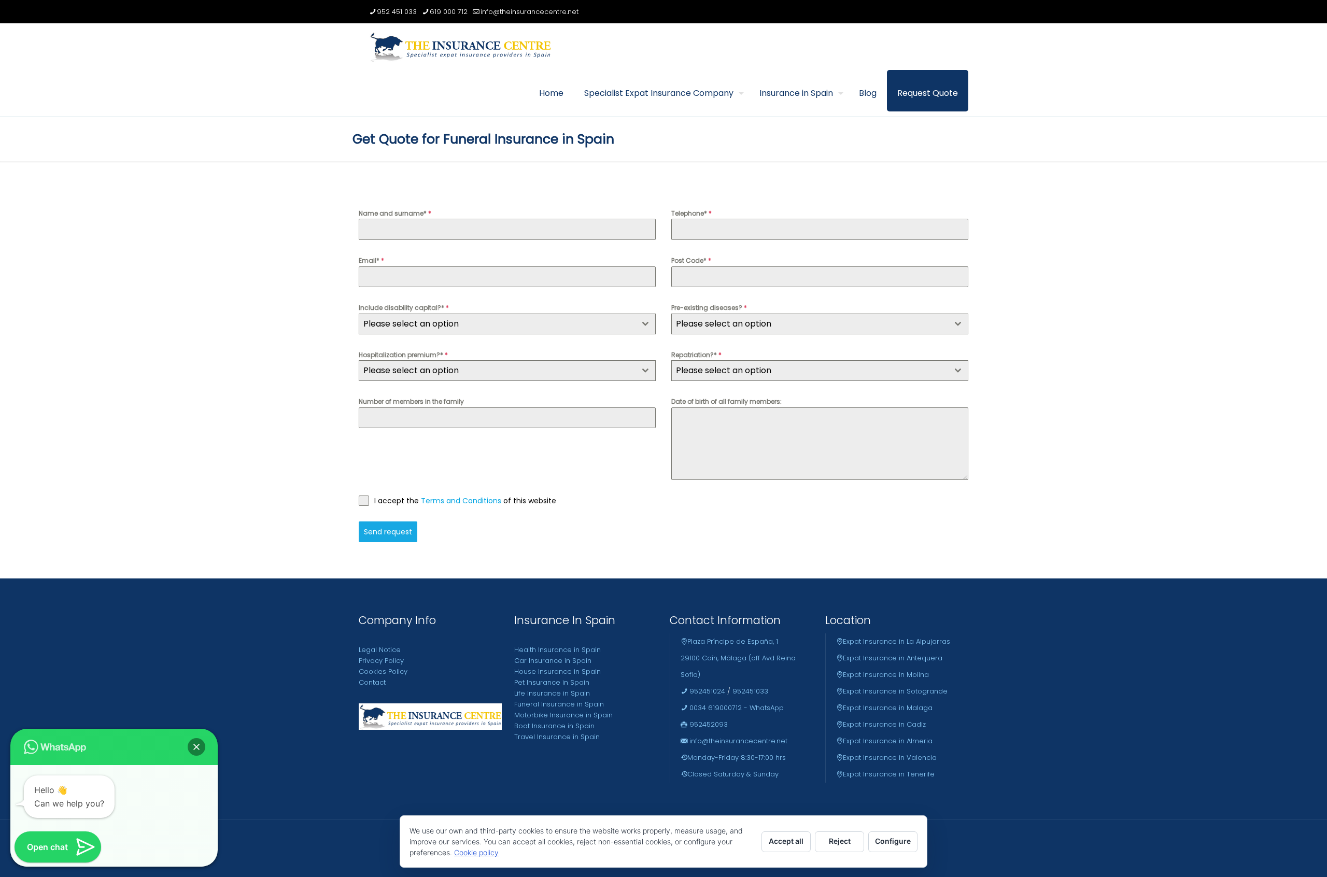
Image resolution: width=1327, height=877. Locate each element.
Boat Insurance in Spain (554, 726)
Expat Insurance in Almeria (888, 741)
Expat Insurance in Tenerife (889, 774)
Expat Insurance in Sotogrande (895, 691)
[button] (196, 747)
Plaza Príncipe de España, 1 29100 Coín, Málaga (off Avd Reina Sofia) (738, 658)
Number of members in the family (411, 401)
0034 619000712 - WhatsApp (735, 708)
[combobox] (507, 324)
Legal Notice (380, 650)
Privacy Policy (381, 661)
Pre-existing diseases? (709, 307)
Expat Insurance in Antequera (892, 658)
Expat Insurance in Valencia (890, 757)
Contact (372, 682)
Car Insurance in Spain (552, 661)
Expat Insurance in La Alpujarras (896, 641)
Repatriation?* (696, 354)
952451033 (750, 691)
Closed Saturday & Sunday (733, 774)
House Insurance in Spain (557, 671)
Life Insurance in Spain (552, 693)
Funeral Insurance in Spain (559, 704)
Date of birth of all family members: (726, 401)
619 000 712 (449, 12)
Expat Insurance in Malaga (888, 708)
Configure (893, 841)
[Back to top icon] (1277, 856)
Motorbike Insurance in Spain (563, 715)
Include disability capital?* (404, 307)
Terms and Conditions (462, 501)
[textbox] (497, 324)
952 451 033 (397, 12)
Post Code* (691, 260)
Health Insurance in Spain (557, 650)
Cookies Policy (383, 671)
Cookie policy (476, 852)
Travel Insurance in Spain (557, 737)
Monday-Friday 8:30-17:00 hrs (736, 757)
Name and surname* (395, 213)
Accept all (786, 841)
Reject (840, 841)
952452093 (707, 724)
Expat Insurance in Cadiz (884, 724)
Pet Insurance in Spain (551, 682)
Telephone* (691, 213)
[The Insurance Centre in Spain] (460, 46)
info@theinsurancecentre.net (529, 12)
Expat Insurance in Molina (886, 675)
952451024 (706, 691)
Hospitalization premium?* (403, 354)
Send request (388, 532)
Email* (371, 260)
